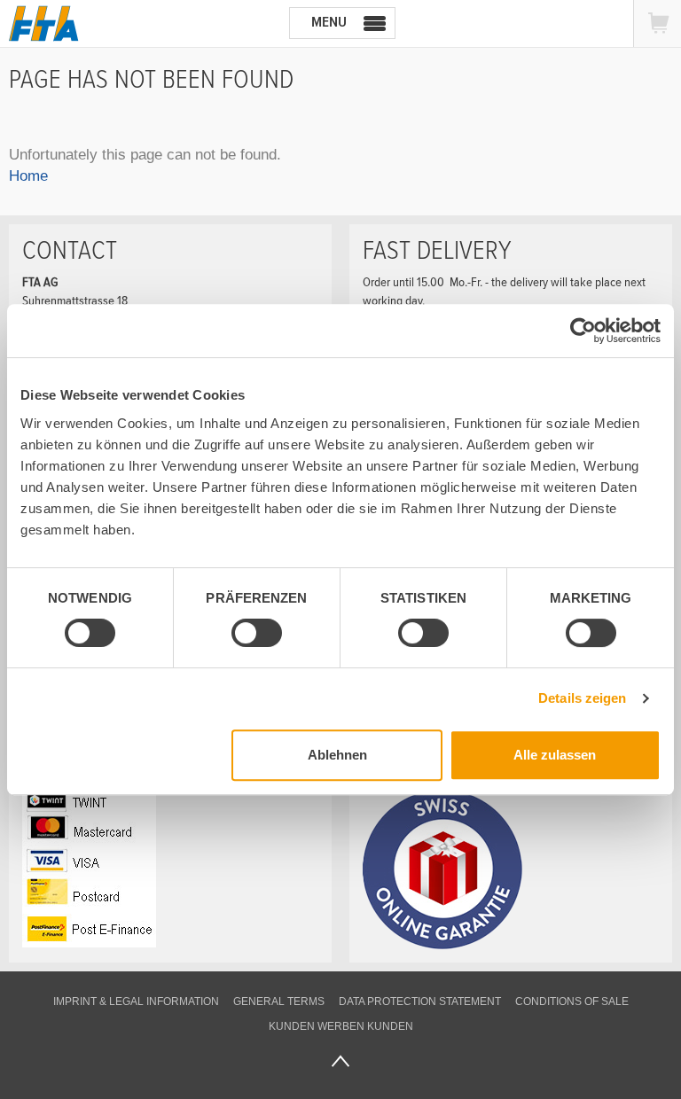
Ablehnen (337, 754)
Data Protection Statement (420, 1001)
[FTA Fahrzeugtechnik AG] (44, 23)
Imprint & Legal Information (136, 1001)
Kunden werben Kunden (341, 1026)
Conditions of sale (572, 1001)
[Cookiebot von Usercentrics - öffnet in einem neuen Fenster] (583, 330)
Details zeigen (582, 697)
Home (28, 176)
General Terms (279, 1001)
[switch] (242, 635)
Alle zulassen (554, 754)
